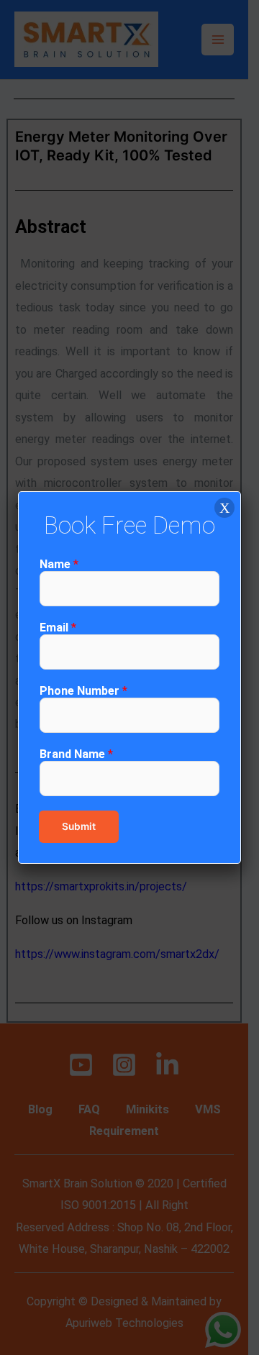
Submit (79, 826)
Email (58, 627)
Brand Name (76, 754)
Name (59, 564)
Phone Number (83, 691)
